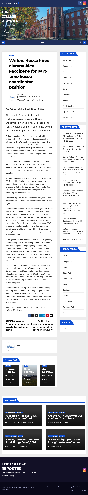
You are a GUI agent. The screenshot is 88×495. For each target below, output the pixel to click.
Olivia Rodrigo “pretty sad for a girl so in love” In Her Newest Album (73, 170)
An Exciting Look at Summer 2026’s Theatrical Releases (73, 231)
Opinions (66, 95)
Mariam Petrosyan (26, 422)
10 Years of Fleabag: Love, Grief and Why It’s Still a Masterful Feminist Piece (73, 136)
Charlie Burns (25, 446)
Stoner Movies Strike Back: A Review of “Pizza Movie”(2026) (73, 193)
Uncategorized (68, 117)
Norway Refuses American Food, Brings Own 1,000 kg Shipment (73, 159)
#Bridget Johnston (24, 100)
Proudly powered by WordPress (12, 487)
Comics (65, 72)
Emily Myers (66, 446)
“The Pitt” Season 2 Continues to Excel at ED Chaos (72, 221)
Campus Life (67, 66)
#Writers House (38, 100)
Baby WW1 (67, 239)
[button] (80, 42)
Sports (8, 365)
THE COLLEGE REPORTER (10, 16)
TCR (21, 94)
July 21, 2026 (12, 422)
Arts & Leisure (68, 60)
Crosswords (67, 83)
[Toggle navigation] (42, 42)
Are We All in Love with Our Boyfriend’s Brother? (65, 417)
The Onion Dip (68, 106)
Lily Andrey (66, 422)
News (11, 55)
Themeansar (5, 489)
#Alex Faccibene (38, 97)
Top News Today (69, 112)
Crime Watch (68, 78)
